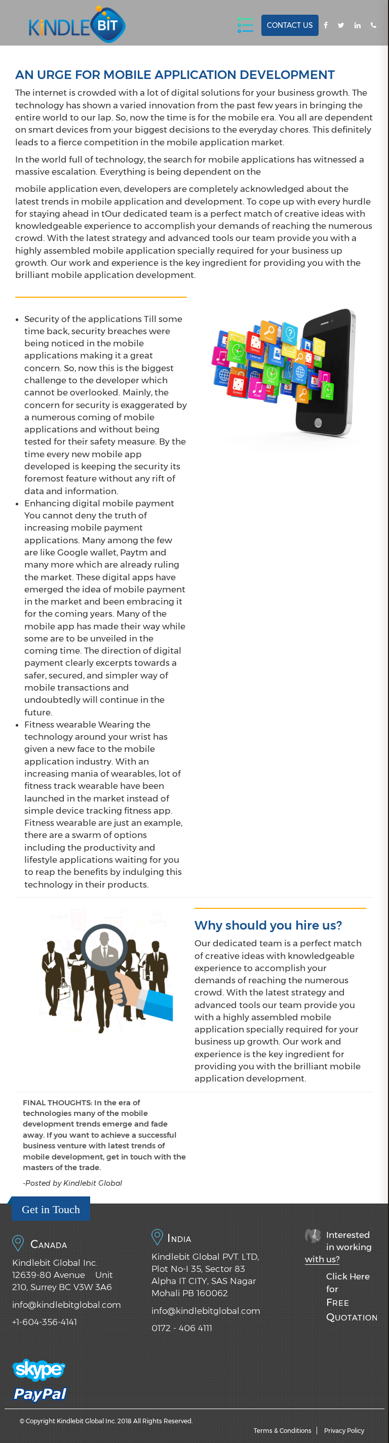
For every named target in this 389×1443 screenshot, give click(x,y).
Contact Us (290, 25)
